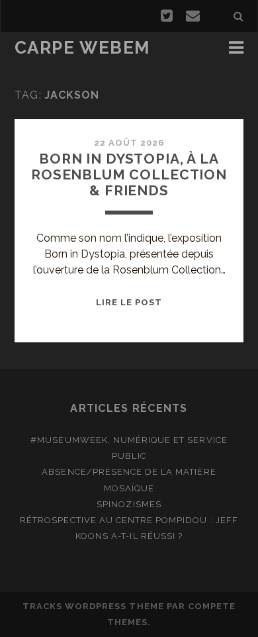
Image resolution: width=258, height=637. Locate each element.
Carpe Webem (82, 48)
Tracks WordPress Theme (93, 606)
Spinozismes (129, 504)
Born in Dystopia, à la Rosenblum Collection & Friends (129, 174)
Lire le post (129, 302)
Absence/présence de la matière (129, 472)
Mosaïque (129, 488)
